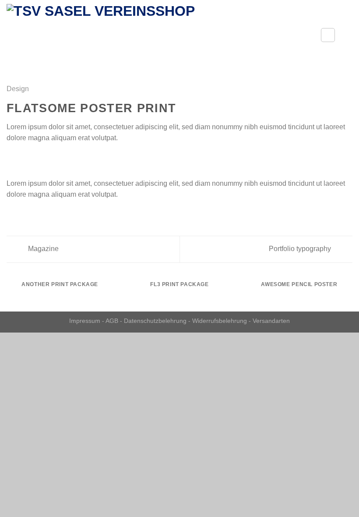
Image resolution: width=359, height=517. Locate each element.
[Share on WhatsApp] (11, 159)
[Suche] (328, 35)
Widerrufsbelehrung (219, 320)
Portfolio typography (301, 248)
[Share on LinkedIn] (65, 159)
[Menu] (347, 35)
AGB (112, 320)
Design (18, 88)
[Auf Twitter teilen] (33, 159)
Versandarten (271, 320)
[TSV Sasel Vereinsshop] (157, 35)
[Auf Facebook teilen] (22, 159)
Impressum (84, 320)
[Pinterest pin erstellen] (54, 159)
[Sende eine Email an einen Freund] (43, 159)
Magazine (42, 248)
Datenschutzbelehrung (155, 320)
